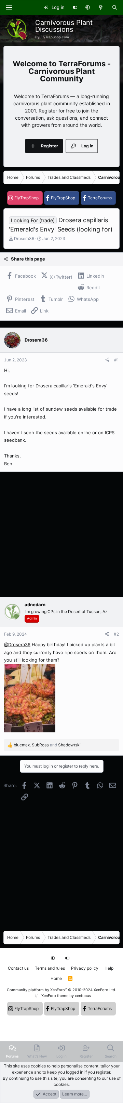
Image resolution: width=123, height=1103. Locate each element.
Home (56, 978)
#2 (116, 634)
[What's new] (101, 7)
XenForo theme (54, 995)
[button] (87, 7)
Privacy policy (84, 968)
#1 (116, 359)
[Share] (107, 360)
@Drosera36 (17, 644)
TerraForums (100, 197)
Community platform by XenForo (61, 989)
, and (47, 744)
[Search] (115, 7)
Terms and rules (50, 968)
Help (109, 968)
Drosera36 (24, 238)
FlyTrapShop (26, 197)
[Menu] (8, 7)
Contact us (18, 968)
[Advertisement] (61, 534)
